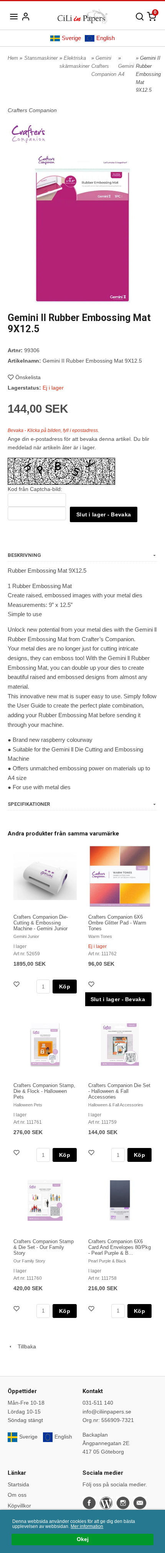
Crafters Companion (32, 110)
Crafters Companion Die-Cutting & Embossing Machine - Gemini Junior (40, 922)
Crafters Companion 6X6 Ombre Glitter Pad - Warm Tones (117, 922)
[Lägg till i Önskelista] (17, 985)
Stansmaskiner (41, 58)
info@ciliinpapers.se (106, 1411)
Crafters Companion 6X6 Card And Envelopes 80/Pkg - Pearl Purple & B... (119, 1247)
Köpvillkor (19, 1506)
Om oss (17, 1495)
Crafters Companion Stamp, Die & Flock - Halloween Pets (44, 1091)
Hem (13, 58)
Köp (64, 986)
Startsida (18, 1484)
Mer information (87, 1526)
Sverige (71, 38)
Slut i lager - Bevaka (103, 514)
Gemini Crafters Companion (103, 66)
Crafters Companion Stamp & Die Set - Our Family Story (43, 1247)
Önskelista (28, 377)
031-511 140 (97, 1403)
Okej (83, 1539)
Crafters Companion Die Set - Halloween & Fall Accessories (119, 1091)
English (105, 38)
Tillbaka (24, 1346)
